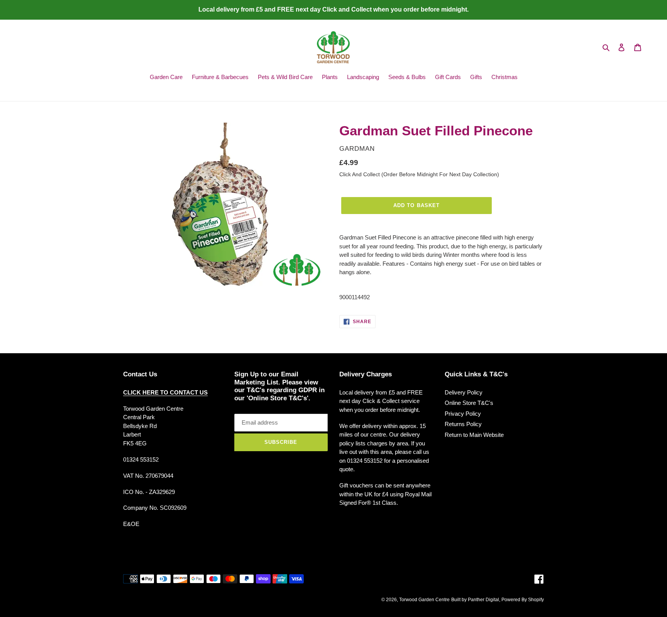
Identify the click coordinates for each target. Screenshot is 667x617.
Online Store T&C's (469, 403)
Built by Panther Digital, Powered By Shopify (497, 599)
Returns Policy (463, 424)
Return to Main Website (474, 435)
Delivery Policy (463, 392)
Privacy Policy (463, 413)
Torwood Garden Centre (424, 599)
